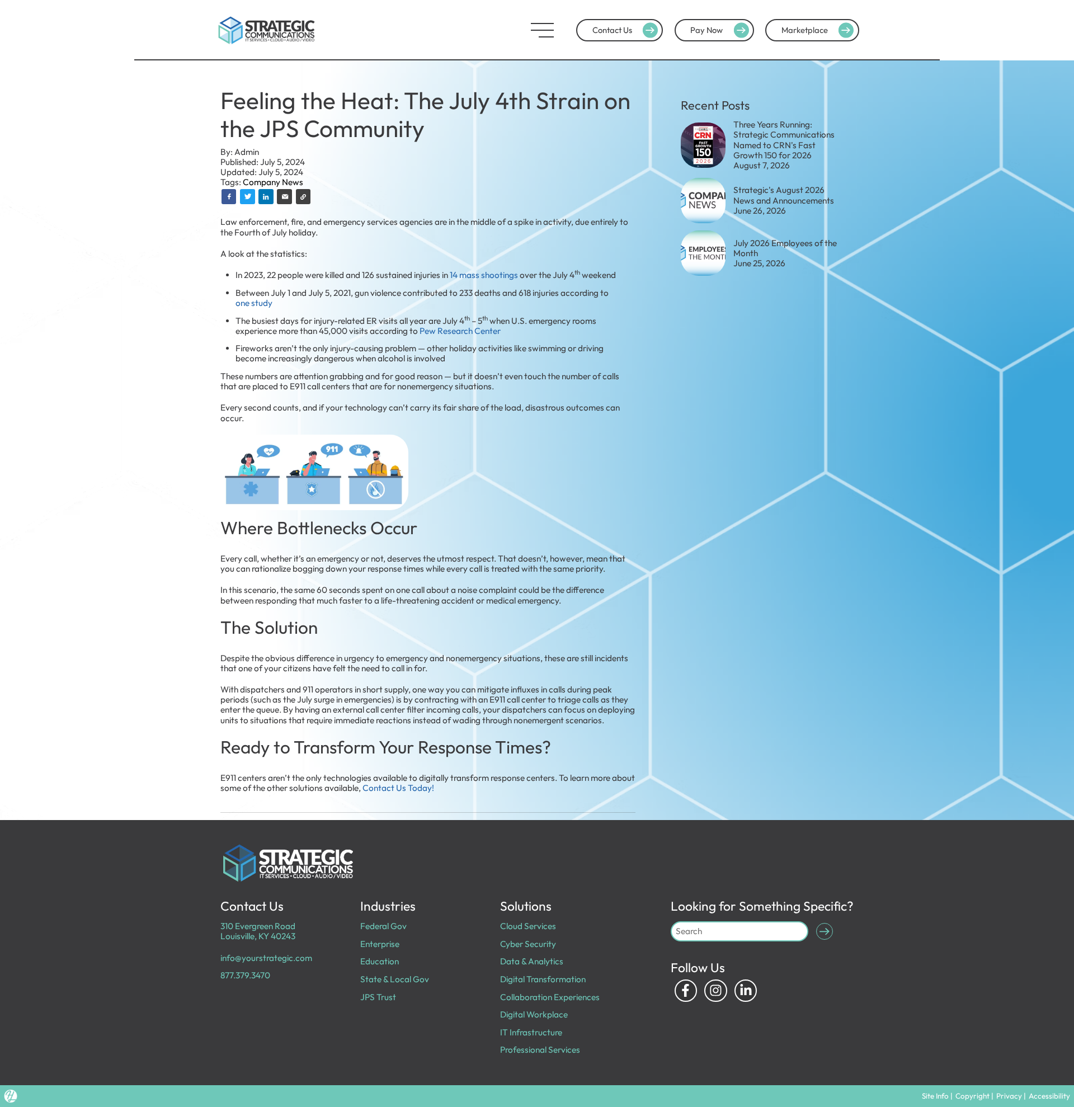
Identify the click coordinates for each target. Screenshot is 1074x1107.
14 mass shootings (484, 275)
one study (253, 303)
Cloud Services (528, 926)
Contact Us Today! (398, 788)
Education (379, 961)
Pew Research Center (460, 331)
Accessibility (1049, 1095)
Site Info (935, 1095)
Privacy (1009, 1095)
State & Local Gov (394, 979)
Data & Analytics (531, 961)
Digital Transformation (543, 979)
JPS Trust (378, 997)
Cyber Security (528, 944)
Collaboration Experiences (550, 997)
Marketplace (804, 30)
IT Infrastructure (531, 1032)
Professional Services (540, 1049)
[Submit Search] (824, 931)
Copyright (972, 1095)
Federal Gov (383, 926)
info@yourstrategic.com (266, 958)
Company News (273, 182)
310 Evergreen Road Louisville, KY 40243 (257, 931)
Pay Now (706, 30)
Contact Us (612, 30)
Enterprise (379, 944)
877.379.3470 (245, 975)
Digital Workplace (534, 1014)
